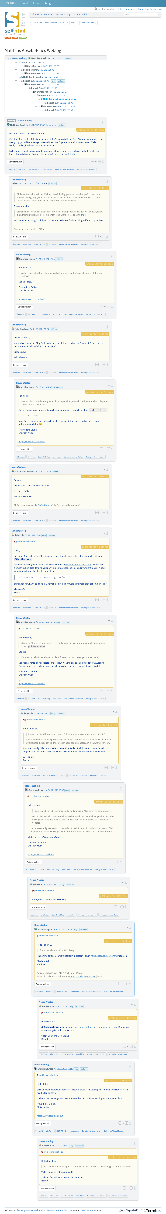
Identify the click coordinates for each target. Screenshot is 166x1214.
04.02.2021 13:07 (56, 790)
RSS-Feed (74, 22)
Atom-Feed (64, 22)
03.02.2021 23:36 (47, 622)
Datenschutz (62, 1210)
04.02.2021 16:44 (64, 929)
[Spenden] (23, 37)
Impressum (49, 1210)
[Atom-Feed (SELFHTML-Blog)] (8, 37)
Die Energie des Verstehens (29, 1210)
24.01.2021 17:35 (47, 259)
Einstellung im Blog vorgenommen (90, 1027)
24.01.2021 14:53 (37, 125)
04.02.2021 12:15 (42, 713)
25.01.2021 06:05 (43, 471)
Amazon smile (76, 976)
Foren (47, 14)
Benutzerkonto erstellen (64, 169)
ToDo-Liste (43, 505)
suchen (76, 14)
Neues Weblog (25, 120)
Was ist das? (90, 976)
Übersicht (37, 14)
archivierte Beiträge (88, 22)
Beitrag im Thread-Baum (86, 169)
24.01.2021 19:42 (41, 329)
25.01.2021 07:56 (47, 387)
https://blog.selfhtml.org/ (103, 955)
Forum (36, 3)
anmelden (48, 169)
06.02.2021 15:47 (60, 1145)
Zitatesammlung (62, 14)
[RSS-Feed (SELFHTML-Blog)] (15, 37)
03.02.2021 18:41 (33, 535)
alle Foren (22, 169)
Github (71, 154)
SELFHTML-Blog (36, 22)
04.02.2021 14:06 (51, 884)
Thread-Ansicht (51, 22)
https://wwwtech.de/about (32, 299)
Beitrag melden (15, 161)
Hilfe (84, 14)
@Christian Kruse (23, 559)
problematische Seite (25, 541)
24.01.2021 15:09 (27, 183)
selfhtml (62, 125)
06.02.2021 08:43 (65, 1068)
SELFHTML (11, 3)
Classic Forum (87, 1210)
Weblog (11, 120)
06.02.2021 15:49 (60, 1006)
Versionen (51, 125)
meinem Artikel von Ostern (78, 564)
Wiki (25, 3)
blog (44, 535)
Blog (48, 3)
